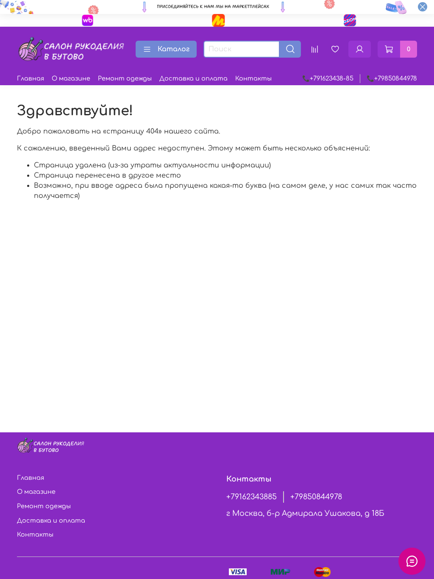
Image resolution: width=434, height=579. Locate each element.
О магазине (71, 78)
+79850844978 (316, 497)
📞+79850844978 (392, 78)
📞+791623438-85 (327, 78)
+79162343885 (251, 497)
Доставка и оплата (193, 78)
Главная (30, 78)
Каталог (173, 49)
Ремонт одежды (125, 78)
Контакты (253, 78)
